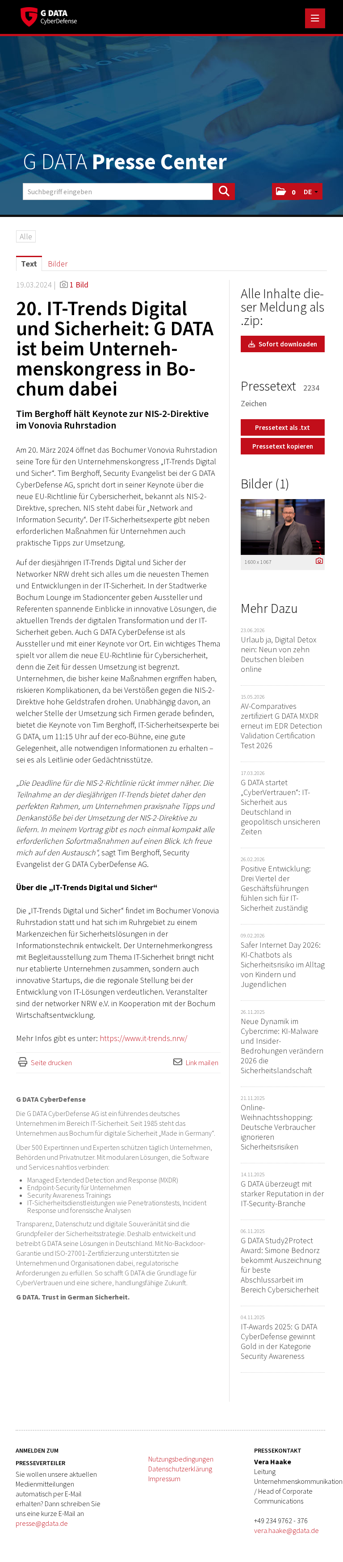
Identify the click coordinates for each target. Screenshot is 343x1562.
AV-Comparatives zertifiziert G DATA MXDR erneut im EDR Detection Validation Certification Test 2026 (281, 725)
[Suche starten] (224, 191)
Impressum (164, 1478)
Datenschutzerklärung (180, 1468)
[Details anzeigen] (317, 561)
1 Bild (79, 284)
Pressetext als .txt (282, 427)
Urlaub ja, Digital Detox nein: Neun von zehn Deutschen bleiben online (278, 654)
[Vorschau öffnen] (283, 527)
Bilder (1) (265, 483)
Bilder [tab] (57, 263)
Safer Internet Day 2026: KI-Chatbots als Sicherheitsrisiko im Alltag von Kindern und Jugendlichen (283, 964)
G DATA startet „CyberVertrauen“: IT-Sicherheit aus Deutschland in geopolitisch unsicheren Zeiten (280, 807)
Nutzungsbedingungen (180, 1458)
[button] (285, 191)
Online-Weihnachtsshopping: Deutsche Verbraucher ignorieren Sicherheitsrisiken (278, 1127)
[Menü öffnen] (315, 18)
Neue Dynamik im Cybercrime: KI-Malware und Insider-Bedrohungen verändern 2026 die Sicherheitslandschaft (282, 1045)
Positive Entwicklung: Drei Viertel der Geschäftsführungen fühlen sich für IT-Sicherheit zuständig (276, 888)
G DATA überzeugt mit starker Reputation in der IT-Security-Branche (282, 1193)
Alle (26, 236)
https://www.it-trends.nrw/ (143, 1038)
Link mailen (202, 1062)
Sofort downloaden (287, 344)
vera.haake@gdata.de (286, 1530)
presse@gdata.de (42, 1523)
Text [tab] (29, 263)
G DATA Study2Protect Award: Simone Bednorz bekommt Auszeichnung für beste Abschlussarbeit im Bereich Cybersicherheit (281, 1265)
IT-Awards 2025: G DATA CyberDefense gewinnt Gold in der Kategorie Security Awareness (279, 1341)
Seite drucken (51, 1062)
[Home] (51, 15)
